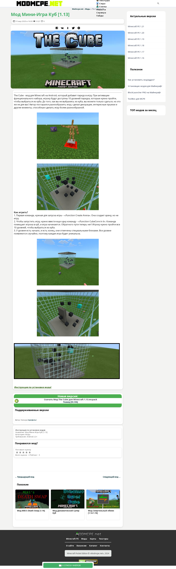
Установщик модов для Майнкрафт (145, 86)
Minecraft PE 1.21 (136, 26)
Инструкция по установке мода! (32, 387)
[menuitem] (110, 3)
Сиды (102, 3)
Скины (103, 6)
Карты (93, 539)
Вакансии (81, 545)
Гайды (100, 15)
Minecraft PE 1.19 (136, 39)
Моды (84, 539)
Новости (101, 9)
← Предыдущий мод (24, 477)
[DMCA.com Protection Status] (88, 561)
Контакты (105, 545)
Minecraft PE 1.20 (136, 32)
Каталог (93, 545)
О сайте (70, 545)
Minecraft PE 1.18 (136, 45)
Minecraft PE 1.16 (136, 58)
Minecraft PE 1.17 (136, 51)
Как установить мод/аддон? (141, 79)
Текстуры (103, 539)
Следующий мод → (112, 477)
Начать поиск (158, 3)
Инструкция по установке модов (30, 430)
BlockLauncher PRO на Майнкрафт (144, 92)
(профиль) (32, 420)
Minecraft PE (72, 539)
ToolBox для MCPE (136, 98)
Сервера (101, 12)
